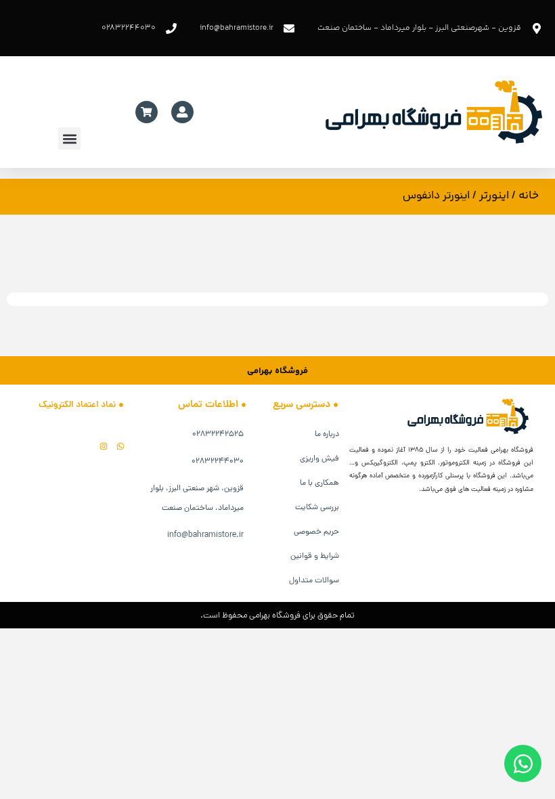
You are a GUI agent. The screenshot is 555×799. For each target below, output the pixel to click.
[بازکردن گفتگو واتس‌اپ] (522, 763)
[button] (69, 138)
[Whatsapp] (120, 446)
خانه (528, 195)
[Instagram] (103, 446)
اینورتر (494, 195)
